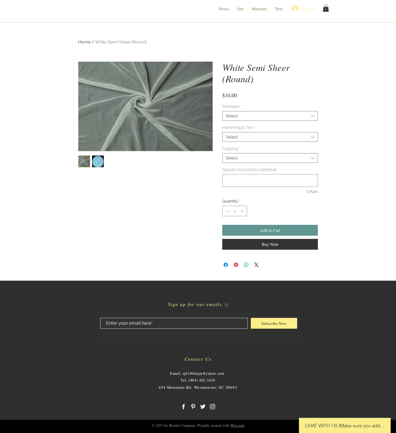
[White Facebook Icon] (183, 406)
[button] (326, 8)
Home (84, 41)
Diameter (232, 106)
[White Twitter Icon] (202, 406)
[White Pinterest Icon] (193, 406)
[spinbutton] (234, 211)
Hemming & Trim (239, 127)
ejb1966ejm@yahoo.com (203, 373)
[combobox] (270, 116)
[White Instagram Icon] (212, 406)
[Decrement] (226, 211)
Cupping (231, 148)
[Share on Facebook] (226, 265)
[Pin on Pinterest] (236, 265)
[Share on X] (256, 265)
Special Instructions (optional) (249, 169)
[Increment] (242, 211)
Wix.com (237, 425)
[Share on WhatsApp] (246, 265)
